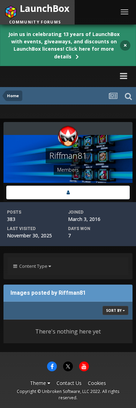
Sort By (114, 310)
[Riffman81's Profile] (68, 192)
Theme (38, 383)
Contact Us (69, 383)
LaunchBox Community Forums (53, 75)
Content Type (32, 266)
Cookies (97, 383)
